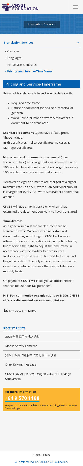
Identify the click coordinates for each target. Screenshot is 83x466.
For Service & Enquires (22, 65)
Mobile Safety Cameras (21, 346)
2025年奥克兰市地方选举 (22, 336)
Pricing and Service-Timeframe (30, 71)
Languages (14, 58)
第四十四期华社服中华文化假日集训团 (31, 355)
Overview (13, 51)
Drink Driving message (20, 364)
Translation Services (18, 42)
